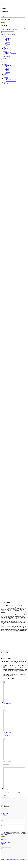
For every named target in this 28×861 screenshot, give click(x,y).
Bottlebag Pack (6, 735)
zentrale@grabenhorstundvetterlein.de (9, 814)
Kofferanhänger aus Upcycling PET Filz (12, 792)
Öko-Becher (6, 764)
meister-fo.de (25, 859)
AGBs (2, 844)
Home (7, 652)
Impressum (3, 843)
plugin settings (15, 29)
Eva (4, 706)
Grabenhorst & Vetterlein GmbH (13, 859)
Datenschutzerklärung (4, 834)
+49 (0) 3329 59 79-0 (5, 813)
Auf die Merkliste (4, 650)
